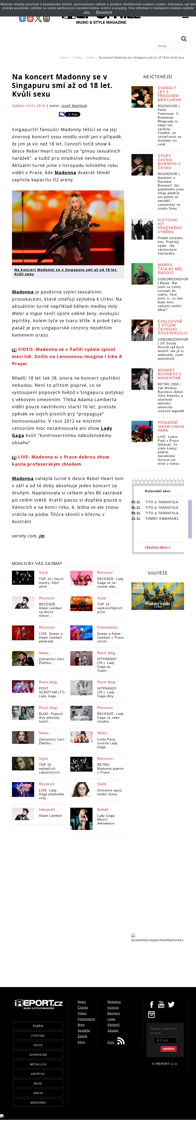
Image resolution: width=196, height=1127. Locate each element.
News (90, 57)
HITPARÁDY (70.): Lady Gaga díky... (107, 692)
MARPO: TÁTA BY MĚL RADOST (170, 269)
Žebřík (82, 1036)
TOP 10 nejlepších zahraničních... (51, 768)
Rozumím (104, 12)
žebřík (38, 1026)
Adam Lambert (50, 816)
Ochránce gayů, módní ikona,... (110, 792)
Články (77, 57)
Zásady (113, 1030)
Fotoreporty (107, 627)
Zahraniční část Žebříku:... (51, 661)
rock (38, 1045)
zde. (87, 12)
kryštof (38, 1073)
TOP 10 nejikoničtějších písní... (110, 608)
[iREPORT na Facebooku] (22, 18)
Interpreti (47, 809)
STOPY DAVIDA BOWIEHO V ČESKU (169, 162)
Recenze (105, 572)
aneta (38, 1093)
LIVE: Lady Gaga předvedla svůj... (51, 794)
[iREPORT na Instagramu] (46, 18)
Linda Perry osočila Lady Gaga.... (107, 743)
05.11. (136, 502)
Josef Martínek (74, 105)
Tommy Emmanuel (162, 518)
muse (38, 1083)
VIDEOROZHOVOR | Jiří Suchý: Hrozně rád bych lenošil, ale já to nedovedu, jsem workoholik (173, 349)
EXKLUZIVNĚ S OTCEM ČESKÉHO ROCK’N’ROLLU (172, 327)
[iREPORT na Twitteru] (162, 1004)
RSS (111, 1042)
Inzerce (113, 1007)
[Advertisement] (99, 963)
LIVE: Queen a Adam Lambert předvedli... (51, 637)
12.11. (136, 518)
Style (43, 572)
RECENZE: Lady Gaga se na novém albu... (110, 582)
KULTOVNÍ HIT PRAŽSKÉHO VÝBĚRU (170, 226)
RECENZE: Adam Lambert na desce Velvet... (50, 610)
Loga (111, 1019)
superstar (38, 1054)
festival (38, 1035)
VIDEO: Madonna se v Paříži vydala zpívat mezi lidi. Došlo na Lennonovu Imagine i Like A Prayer (67, 356)
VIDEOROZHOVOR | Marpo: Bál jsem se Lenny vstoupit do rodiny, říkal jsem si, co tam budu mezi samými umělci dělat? (173, 294)
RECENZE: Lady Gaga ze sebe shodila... (110, 717)
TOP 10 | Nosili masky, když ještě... (51, 582)
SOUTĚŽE (158, 573)
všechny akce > (158, 547)
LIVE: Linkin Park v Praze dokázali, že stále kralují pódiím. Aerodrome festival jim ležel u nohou (168, 450)
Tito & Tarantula (162, 502)
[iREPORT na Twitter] (172, 1004)
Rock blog (106, 653)
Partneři (114, 1025)
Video (82, 1013)
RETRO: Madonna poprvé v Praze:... (110, 768)
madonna (38, 1102)
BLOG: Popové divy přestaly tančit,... (51, 717)
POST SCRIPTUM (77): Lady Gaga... (52, 692)
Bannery (114, 1013)
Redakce (114, 1002)
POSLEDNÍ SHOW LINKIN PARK (171, 426)
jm (42, 536)
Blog (81, 1025)
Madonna (65, 172)
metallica (38, 1064)
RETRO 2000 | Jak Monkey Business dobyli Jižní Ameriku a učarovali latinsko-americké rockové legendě (171, 397)
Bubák (103, 809)
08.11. (136, 513)
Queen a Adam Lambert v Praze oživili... (110, 637)
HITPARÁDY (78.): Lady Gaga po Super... (107, 664)
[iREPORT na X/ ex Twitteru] (38, 18)
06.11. (136, 507)
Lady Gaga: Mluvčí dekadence (106, 819)
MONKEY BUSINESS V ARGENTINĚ (170, 374)
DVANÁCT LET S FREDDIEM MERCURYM (169, 94)
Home (64, 57)
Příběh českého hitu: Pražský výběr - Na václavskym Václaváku (170, 245)
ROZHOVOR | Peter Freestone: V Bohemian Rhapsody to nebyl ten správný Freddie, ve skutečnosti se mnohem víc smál (169, 125)
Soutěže (84, 1030)
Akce (81, 1042)
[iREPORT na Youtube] (30, 18)
